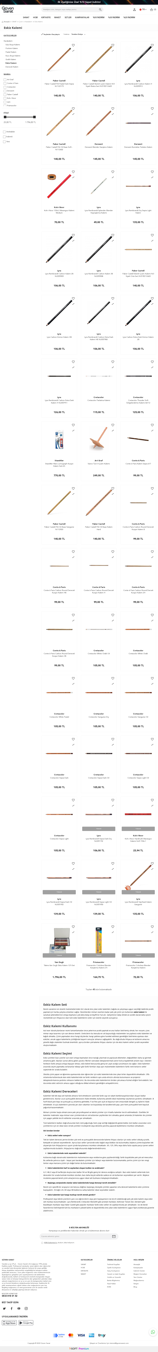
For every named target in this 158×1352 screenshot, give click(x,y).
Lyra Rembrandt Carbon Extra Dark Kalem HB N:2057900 (98, 338)
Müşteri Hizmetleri (140, 1274)
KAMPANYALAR (82, 18)
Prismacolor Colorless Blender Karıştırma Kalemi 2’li (98, 967)
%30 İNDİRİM (114, 18)
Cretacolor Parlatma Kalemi (98, 400)
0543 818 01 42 (9, 1296)
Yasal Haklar (111, 1284)
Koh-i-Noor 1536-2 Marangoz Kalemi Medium (59, 212)
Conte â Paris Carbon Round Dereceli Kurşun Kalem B (138, 528)
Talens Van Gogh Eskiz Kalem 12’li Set (59, 965)
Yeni (8, 142)
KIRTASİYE (46, 18)
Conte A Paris (12, 83)
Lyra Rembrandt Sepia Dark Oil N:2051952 (59, 903)
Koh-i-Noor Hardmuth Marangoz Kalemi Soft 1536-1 (138, 840)
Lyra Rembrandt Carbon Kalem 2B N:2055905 (59, 275)
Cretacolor (11, 87)
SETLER (68, 18)
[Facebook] (11, 1308)
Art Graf (10, 80)
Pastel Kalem (11, 52)
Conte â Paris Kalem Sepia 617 (138, 464)
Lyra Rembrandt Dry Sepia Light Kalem (138, 212)
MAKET (57, 18)
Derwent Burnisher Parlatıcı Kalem (138, 147)
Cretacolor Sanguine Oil (138, 717)
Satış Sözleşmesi (113, 1271)
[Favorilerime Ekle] (73, 45)
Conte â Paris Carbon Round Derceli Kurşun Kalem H (99, 592)
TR (143, 10)
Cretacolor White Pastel (59, 717)
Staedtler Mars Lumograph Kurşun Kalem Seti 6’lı (59, 465)
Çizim (21, 22)
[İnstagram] (26, 1308)
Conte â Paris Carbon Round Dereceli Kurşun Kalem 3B (59, 655)
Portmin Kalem (12, 48)
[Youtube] (18, 1308)
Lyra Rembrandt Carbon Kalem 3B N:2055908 (99, 275)
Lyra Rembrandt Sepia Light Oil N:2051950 (99, 903)
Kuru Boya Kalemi (13, 56)
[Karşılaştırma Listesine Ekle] (73, 50)
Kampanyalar (138, 1268)
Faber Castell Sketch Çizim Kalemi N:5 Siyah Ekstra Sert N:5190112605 (99, 85)
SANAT (26, 18)
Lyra (8, 102)
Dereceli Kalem (12, 67)
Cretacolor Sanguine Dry (99, 717)
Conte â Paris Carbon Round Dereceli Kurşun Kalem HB (59, 592)
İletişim (136, 1284)
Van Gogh (59, 962)
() (154, 10)
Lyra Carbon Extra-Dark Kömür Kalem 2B (138, 338)
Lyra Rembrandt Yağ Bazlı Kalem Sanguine (138, 903)
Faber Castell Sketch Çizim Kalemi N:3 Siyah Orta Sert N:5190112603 (138, 275)
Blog (135, 1287)
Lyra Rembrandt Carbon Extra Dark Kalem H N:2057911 (59, 402)
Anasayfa (7, 22)
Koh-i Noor (11, 98)
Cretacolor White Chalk (138, 654)
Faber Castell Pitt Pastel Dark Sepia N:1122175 (59, 85)
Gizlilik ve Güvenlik (114, 1277)
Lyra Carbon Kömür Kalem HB (59, 337)
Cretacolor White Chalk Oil (99, 654)
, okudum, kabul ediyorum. (59, 1243)
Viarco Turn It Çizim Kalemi (99, 464)
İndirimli (9, 137)
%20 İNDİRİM (129, 18)
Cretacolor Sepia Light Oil (138, 778)
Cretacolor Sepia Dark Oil (98, 778)
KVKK (109, 1287)
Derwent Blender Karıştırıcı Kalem (99, 147)
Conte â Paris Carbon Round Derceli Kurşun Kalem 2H (138, 592)
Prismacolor (11, 106)
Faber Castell (12, 95)
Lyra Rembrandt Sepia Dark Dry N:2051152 (99, 840)
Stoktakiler (10, 132)
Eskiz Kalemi (11, 63)
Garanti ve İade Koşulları (116, 1274)
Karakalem (28, 22)
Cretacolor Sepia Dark (59, 778)
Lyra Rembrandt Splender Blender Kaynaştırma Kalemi (99, 212)
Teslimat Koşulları (113, 1264)
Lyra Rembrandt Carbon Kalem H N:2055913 (138, 85)
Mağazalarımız (139, 1280)
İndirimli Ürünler (139, 1271)
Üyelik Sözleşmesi (113, 1268)
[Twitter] (4, 1308)
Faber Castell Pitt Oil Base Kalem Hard (98, 528)
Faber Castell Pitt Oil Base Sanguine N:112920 (59, 528)
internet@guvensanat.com (119, 1343)
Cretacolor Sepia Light (59, 839)
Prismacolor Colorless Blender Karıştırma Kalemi (138, 967)
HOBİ (35, 18)
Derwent (10, 91)
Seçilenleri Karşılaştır (51, 34)
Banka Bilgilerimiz (113, 1280)
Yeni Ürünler (138, 1277)
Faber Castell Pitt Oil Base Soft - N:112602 (59, 148)
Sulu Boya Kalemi (13, 45)
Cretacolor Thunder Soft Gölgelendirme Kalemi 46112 (138, 402)
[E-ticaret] (79, 1349)
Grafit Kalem (11, 60)
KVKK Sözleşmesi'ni (50, 1243)
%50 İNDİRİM (98, 18)
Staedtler (59, 461)
